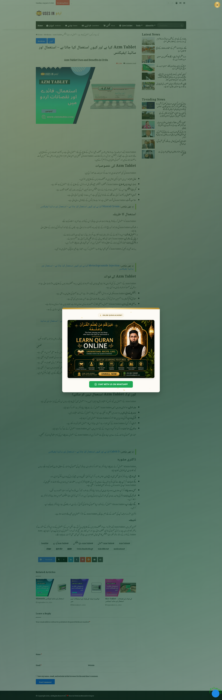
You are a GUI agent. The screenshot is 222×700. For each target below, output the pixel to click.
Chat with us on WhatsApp (113, 384)
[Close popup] (217, 5)
